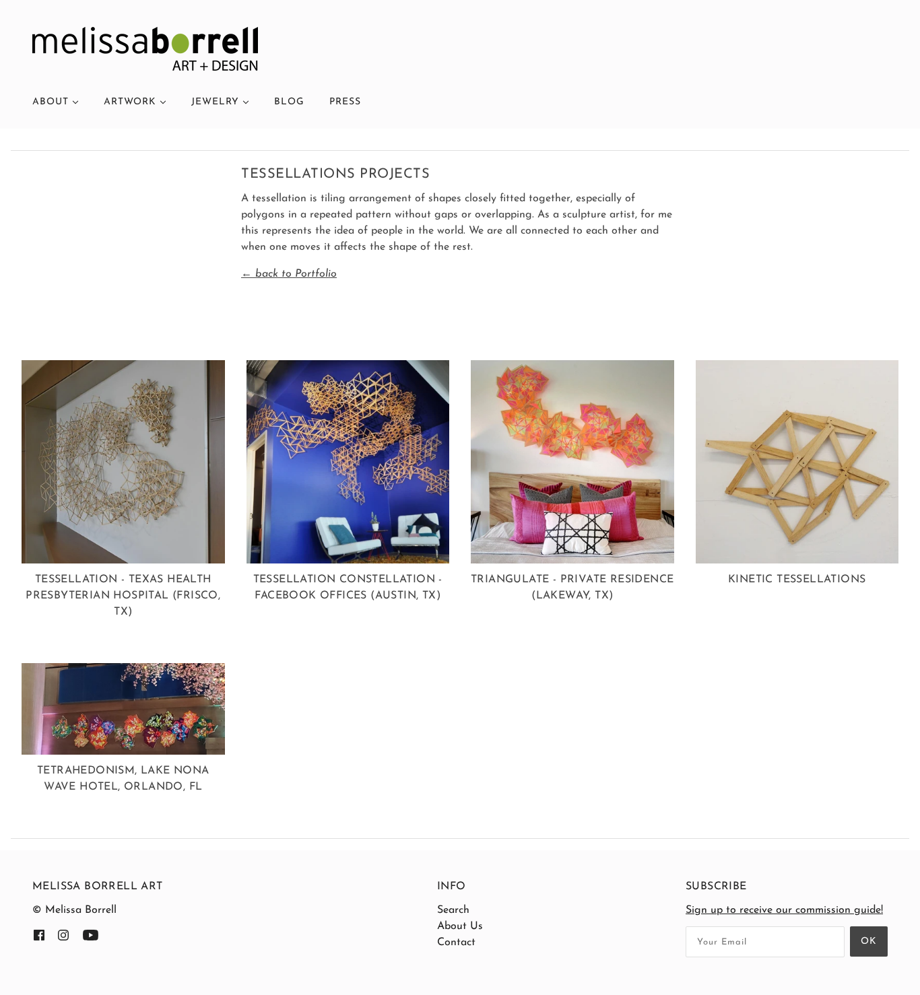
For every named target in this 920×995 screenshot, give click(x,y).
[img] (39, 934)
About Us (460, 926)
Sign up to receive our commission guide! (784, 910)
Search (453, 910)
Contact (456, 942)
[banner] (145, 48)
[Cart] (887, 92)
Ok (869, 941)
